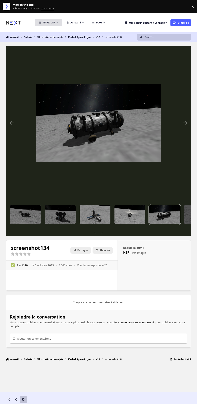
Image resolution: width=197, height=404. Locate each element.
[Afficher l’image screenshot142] (60, 214)
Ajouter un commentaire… (33, 338)
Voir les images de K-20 (92, 265)
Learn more (7, 6)
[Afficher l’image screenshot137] (129, 214)
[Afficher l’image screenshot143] (25, 214)
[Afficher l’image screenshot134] (164, 214)
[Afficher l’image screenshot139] (95, 214)
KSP (126, 252)
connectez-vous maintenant (136, 322)
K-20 (25, 265)
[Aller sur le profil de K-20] (13, 265)
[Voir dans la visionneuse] (98, 123)
